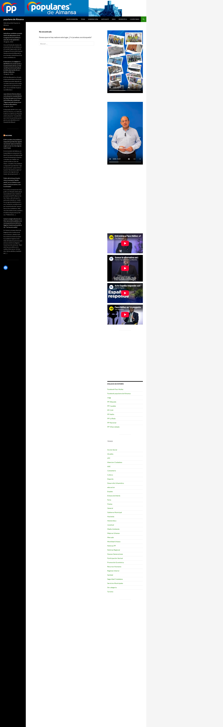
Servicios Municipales (115, 583)
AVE (108, 466)
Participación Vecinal (115, 558)
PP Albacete (111, 402)
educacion (111, 487)
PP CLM (110, 410)
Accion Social (112, 450)
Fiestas (109, 504)
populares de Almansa (13, 19)
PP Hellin (110, 414)
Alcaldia (110, 454)
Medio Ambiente (113, 529)
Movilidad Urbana (113, 542)
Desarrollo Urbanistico (115, 483)
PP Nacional (111, 423)
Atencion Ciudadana (114, 462)
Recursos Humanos (114, 567)
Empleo (110, 491)
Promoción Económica (115, 562)
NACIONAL (8, 135)
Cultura (110, 475)
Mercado (110, 537)
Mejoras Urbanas (113, 533)
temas (83, 19)
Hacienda (110, 516)
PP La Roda (111, 418)
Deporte (110, 479)
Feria (109, 500)
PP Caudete (111, 406)
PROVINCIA (9, 29)
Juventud (110, 525)
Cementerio (111, 471)
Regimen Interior (113, 571)
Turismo (110, 592)
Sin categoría (112, 587)
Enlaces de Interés (113, 496)
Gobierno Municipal (114, 512)
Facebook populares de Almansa (119, 393)
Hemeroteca (123, 19)
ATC (108, 458)
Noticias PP (105, 19)
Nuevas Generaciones (115, 554)
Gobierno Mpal (93, 19)
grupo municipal (72, 19)
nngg (114, 19)
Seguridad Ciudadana (115, 579)
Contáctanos (134, 19)
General (110, 508)
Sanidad (110, 575)
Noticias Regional (113, 550)
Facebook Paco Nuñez (115, 389)
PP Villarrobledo (113, 427)
